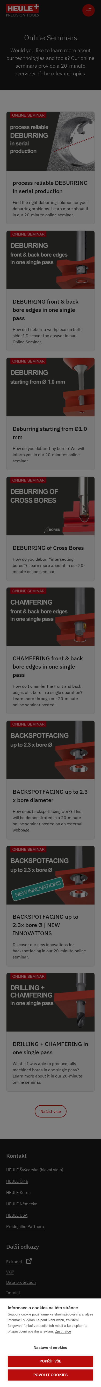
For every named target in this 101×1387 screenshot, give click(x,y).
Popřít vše (51, 1361)
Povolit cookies (50, 1375)
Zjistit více (63, 1331)
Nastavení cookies (50, 1348)
